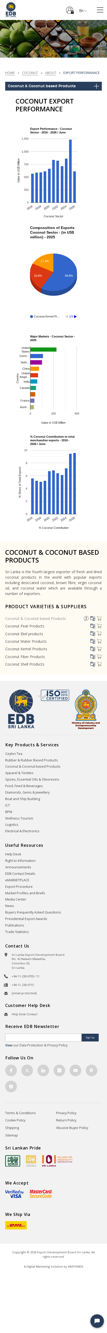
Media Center (15, 899)
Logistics (11, 824)
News (9, 906)
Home (10, 72)
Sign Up (90, 1037)
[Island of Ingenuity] (57, 1161)
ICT (7, 805)
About (50, 72)
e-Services (70, 8)
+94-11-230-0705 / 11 (25, 976)
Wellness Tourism (19, 818)
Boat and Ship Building (22, 799)
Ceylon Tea (13, 754)
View (8, 1045)
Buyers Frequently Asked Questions (33, 912)
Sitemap (11, 1135)
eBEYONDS (75, 1266)
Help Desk (13, 854)
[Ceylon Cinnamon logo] (31, 1161)
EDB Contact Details (20, 873)
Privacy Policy (66, 1113)
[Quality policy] (53, 695)
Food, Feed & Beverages (24, 786)
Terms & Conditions (20, 1113)
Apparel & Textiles (19, 773)
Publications (14, 925)
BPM (8, 812)
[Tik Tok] (11, 1086)
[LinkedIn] (43, 1070)
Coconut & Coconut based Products (35, 618)
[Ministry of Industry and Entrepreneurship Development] (86, 709)
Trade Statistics (17, 932)
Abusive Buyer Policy (72, 1128)
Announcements (18, 867)
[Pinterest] (91, 1070)
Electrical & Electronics (22, 831)
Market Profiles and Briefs (25, 893)
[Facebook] (11, 1070)
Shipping (12, 1128)
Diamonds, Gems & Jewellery (27, 792)
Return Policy (66, 1120)
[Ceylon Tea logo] (12, 1161)
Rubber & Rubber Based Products (31, 760)
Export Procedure (19, 886)
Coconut (30, 72)
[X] (27, 1070)
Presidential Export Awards (26, 919)
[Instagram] (59, 1070)
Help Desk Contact (24, 1014)
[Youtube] (75, 1070)
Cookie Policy (15, 1120)
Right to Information (20, 860)
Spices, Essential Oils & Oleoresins (32, 779)
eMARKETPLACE (17, 880)
